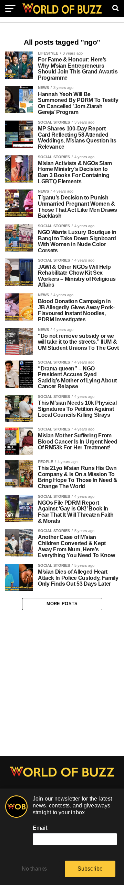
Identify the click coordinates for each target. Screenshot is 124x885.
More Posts (62, 603)
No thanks (34, 869)
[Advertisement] (62, 683)
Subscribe (90, 869)
